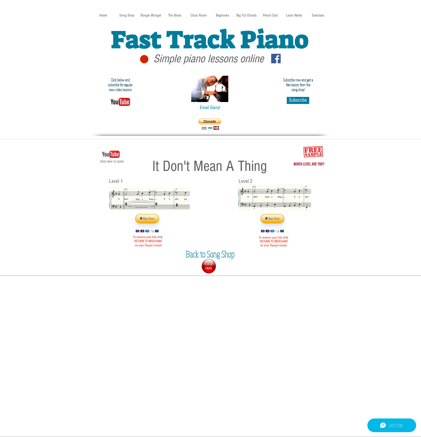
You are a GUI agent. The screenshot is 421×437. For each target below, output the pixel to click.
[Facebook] (276, 58)
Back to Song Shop (210, 254)
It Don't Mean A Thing (209, 166)
